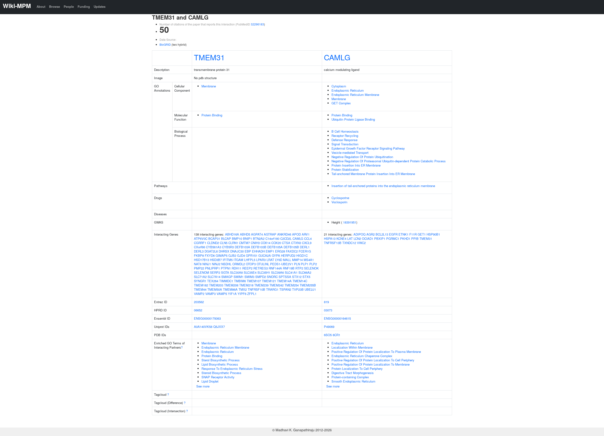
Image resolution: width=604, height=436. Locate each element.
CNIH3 (255, 242)
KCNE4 (341, 238)
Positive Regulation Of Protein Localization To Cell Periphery (372, 360)
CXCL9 (306, 242)
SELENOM (201, 272)
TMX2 (243, 289)
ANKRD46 (284, 234)
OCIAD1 (367, 238)
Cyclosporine (340, 198)
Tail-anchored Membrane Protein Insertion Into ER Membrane (373, 173)
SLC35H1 (263, 272)
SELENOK (311, 268)
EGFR (393, 234)
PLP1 (304, 264)
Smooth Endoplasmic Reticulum (353, 381)
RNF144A (275, 268)
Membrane (208, 86)
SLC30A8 (236, 272)
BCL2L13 (382, 234)
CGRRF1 (200, 242)
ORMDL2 (238, 264)
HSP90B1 (433, 234)
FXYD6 (210, 255)
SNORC (272, 276)
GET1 (422, 234)
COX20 (276, 242)
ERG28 (280, 251)
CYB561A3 (213, 247)
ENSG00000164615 (337, 318)
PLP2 (313, 264)
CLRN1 (233, 242)
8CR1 (336, 335)
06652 (198, 310)
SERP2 (215, 272)
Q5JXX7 (219, 326)
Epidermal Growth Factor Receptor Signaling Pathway (368, 148)
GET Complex (341, 103)
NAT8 (197, 264)
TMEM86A (230, 289)
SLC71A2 (200, 276)
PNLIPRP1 (212, 268)
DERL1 (305, 247)
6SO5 (328, 335)
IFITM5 (228, 259)
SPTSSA (285, 276)
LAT (350, 238)
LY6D (278, 259)
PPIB (415, 238)
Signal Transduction (344, 144)
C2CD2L (286, 238)
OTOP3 (251, 264)
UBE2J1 (310, 289)
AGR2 (370, 234)
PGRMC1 (392, 238)
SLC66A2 (304, 272)
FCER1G (305, 251)
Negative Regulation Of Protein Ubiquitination (362, 157)
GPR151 (251, 255)
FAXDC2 (292, 251)
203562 (199, 302)
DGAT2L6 (211, 251)
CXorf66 (199, 247)
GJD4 (241, 255)
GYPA (276, 255)
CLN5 (223, 242)
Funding (84, 6)
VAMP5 (222, 293)
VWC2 (361, 242)
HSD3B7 (216, 259)
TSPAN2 (285, 289)
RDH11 (236, 268)
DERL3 (199, 251)
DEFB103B (258, 247)
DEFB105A (275, 247)
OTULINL (263, 264)
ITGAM (238, 259)
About (41, 6)
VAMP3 (210, 293)
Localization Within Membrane (352, 347)
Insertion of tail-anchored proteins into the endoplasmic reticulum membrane (383, 185)
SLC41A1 (291, 272)
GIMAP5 (221, 255)
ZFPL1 (251, 293)
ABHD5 (245, 234)
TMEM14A (284, 281)
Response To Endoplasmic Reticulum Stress (232, 368)
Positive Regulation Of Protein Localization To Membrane (370, 364)
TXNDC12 (349, 242)
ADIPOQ (359, 234)
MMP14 (297, 259)
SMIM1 (238, 276)
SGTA (225, 272)
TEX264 (212, 281)
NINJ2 (216, 264)
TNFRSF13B (332, 242)
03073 (328, 310)
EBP (248, 251)
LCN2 (357, 238)
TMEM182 (201, 285)
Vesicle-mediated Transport (350, 152)
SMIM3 (249, 276)
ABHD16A (232, 234)
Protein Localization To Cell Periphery (357, 368)
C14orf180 (272, 238)
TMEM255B (308, 285)
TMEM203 (216, 285)
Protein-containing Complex (350, 377)
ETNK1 (403, 234)
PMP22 (199, 268)
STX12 (297, 276)
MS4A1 (309, 259)
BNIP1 (247, 238)
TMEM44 (200, 289)
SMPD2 (260, 276)
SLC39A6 (277, 272)
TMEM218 (246, 285)
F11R (413, 234)
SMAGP (227, 276)
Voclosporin (339, 202)
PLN (297, 264)
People (69, 6)
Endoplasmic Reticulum (347, 90)
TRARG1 (272, 289)
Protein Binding (211, 115)
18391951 (349, 222)
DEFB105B (291, 247)
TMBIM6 (240, 281)
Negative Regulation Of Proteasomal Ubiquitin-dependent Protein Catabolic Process (388, 161)
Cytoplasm (338, 86)
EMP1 (270, 251)
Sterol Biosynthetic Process (220, 360)
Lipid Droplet (209, 381)
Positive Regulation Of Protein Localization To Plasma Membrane (376, 351)
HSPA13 (330, 238)
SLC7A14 (214, 276)
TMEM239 (261, 285)
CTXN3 (296, 242)
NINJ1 (206, 264)
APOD (296, 234)
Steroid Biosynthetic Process (221, 373)
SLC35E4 (250, 272)
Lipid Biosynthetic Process (219, 364)
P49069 (329, 326)
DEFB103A (242, 247)
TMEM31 (209, 57)
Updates (99, 6)
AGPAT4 (257, 234)
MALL (287, 259)
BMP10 (237, 238)
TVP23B (298, 289)
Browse (54, 6)
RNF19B (288, 268)
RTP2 (299, 268)
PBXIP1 (379, 238)
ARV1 (306, 234)
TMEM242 (276, 285)
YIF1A (232, 293)
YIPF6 (242, 293)
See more (203, 386)
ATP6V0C (200, 238)
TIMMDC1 (226, 281)
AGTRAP (270, 234)
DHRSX (224, 251)
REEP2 (247, 268)
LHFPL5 (249, 259)
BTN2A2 (258, 238)
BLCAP (226, 238)
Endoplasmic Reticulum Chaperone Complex (361, 356)
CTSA (286, 242)
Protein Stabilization (345, 169)
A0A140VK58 (203, 326)
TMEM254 (292, 285)
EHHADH (258, 251)
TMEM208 (231, 285)
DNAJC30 (237, 251)
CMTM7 (244, 242)
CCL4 (308, 238)
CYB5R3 (228, 247)
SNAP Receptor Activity (218, 377)
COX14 (265, 242)
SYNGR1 (200, 281)
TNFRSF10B (256, 289)
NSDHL (226, 264)
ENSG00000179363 (207, 318)
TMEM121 (269, 281)
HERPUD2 (288, 255)
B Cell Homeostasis (345, 131)
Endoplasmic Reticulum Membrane (355, 94)
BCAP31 (214, 238)
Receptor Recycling (344, 135)
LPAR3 (261, 259)
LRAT (270, 259)
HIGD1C (302, 255)
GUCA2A (264, 255)
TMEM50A (214, 289)
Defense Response (344, 140)
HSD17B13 (201, 259)
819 (326, 302)
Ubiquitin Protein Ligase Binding (353, 119)
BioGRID (165, 44)
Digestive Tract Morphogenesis (352, 373)
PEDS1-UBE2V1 (281, 264)
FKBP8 (199, 255)
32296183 (257, 24)
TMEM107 (254, 281)
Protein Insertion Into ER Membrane (356, 165)
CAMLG (337, 57)
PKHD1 (405, 238)
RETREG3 (260, 268)
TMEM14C (300, 281)
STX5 (306, 276)
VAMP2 (199, 293)
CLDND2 (213, 242)
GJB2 (232, 255)
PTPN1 (226, 268)
